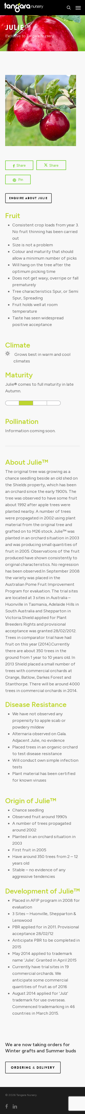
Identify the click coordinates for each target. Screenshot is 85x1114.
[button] (78, 7)
